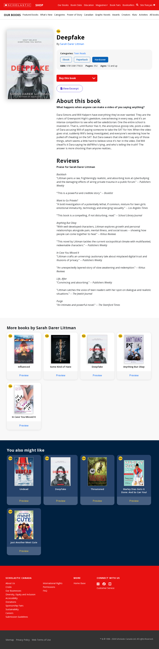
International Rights (52, 583)
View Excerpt (70, 88)
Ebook (66, 59)
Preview (23, 375)
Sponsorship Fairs (14, 605)
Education (89, 5)
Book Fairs (115, 5)
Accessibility (12, 598)
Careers (9, 613)
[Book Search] (137, 5)
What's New (46, 14)
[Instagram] (98, 584)
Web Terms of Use (41, 639)
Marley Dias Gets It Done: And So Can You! (134, 490)
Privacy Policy (23, 639)
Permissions (49, 586)
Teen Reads (80, 53)
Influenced (24, 366)
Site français (146, 5)
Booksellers (128, 5)
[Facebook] (104, 584)
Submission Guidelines (17, 616)
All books (154, 14)
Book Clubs (76, 5)
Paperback (82, 59)
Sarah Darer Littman (72, 44)
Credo (9, 586)
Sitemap (10, 639)
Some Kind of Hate (60, 366)
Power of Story (74, 14)
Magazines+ (102, 5)
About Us (10, 583)
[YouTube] (110, 584)
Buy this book (68, 78)
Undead (24, 489)
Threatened (97, 489)
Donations (11, 601)
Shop (39, 5)
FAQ (45, 590)
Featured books (30, 14)
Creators (126, 14)
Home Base (80, 583)
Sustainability (12, 609)
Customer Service (105, 588)
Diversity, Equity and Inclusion (20, 594)
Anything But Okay (134, 366)
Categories (59, 14)
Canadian (88, 14)
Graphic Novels (102, 14)
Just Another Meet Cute (24, 542)
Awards (116, 14)
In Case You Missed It (24, 416)
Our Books (63, 5)
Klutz (134, 14)
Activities (143, 14)
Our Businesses (13, 590)
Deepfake (97, 366)
